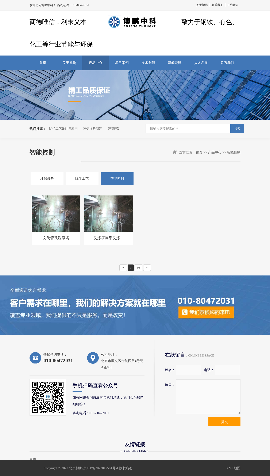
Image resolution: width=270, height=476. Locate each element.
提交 (224, 422)
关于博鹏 (202, 5)
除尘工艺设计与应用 (63, 128)
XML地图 (233, 468)
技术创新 (148, 63)
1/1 (138, 267)
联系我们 (217, 5)
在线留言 (233, 5)
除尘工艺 (82, 178)
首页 (42, 63)
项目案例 (122, 63)
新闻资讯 (174, 63)
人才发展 (201, 63)
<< (123, 267)
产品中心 (95, 63)
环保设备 (47, 178)
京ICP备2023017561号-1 (100, 468)
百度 (33, 459)
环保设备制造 (92, 128)
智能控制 (114, 128)
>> (147, 267)
